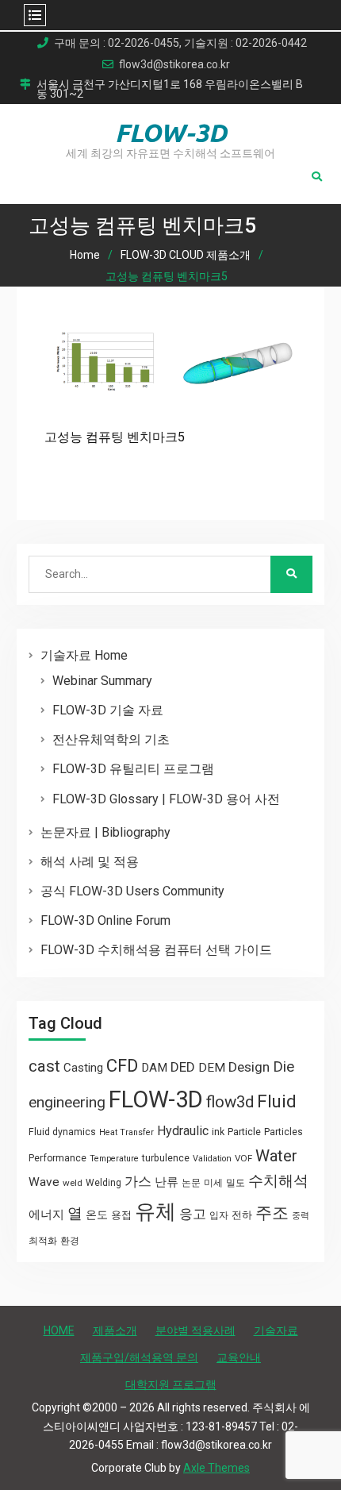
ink (218, 1132)
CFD (122, 1065)
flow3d (230, 1101)
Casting (83, 1068)
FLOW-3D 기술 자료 (107, 710)
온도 (97, 1214)
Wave (44, 1182)
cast (44, 1066)
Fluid (277, 1101)
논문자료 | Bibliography (105, 832)
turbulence (166, 1158)
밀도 (235, 1182)
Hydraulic (183, 1130)
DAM (154, 1068)
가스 (138, 1181)
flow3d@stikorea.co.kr (174, 64)
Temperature (114, 1158)
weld (72, 1182)
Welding (103, 1182)
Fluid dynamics (62, 1132)
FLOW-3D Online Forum (105, 920)
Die (283, 1067)
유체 (155, 1211)
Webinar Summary (102, 680)
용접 (121, 1215)
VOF (243, 1158)
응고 (192, 1214)
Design (249, 1067)
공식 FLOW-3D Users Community (132, 891)
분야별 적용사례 (195, 1330)
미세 (213, 1182)
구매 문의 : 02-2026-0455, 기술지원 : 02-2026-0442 (180, 43)
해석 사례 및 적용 (89, 861)
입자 (218, 1215)
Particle (244, 1132)
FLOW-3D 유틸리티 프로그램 (133, 768)
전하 (242, 1215)
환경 (69, 1240)
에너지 (46, 1214)
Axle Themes (216, 1467)
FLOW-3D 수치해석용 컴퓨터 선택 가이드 (156, 949)
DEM (211, 1068)
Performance (57, 1158)
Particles (283, 1132)
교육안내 (238, 1357)
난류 (166, 1182)
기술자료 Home (84, 655)
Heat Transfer (126, 1132)
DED (182, 1067)
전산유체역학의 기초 (111, 739)
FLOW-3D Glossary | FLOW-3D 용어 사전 (166, 799)
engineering (67, 1102)
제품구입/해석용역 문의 (139, 1357)
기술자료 (276, 1330)
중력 (300, 1216)
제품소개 (115, 1330)
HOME (59, 1330)
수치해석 (278, 1181)
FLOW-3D (171, 132)
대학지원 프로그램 (170, 1384)
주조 (272, 1212)
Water (276, 1155)
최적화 (43, 1240)
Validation (212, 1158)
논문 (191, 1182)
